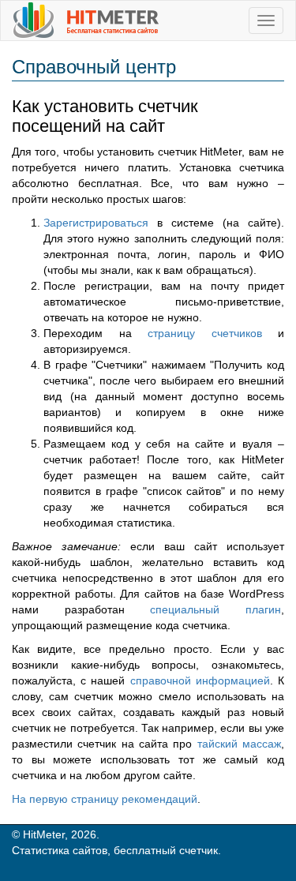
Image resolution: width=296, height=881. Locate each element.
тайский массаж (239, 743)
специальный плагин (215, 609)
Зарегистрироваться (95, 222)
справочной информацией (200, 680)
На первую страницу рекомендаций (104, 799)
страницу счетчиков (205, 333)
